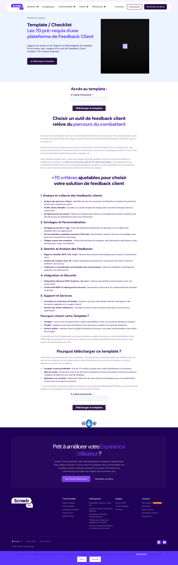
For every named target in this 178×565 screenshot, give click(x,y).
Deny (82, 559)
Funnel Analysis (68, 506)
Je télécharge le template (42, 61)
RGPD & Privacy (68, 516)
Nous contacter (148, 509)
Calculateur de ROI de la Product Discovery (98, 515)
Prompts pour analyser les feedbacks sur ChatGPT (99, 521)
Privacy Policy (141, 554)
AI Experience (48, 6)
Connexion (119, 6)
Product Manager (122, 506)
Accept (95, 559)
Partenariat (146, 506)
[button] (32, 6)
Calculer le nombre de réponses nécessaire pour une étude (101, 527)
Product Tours (67, 513)
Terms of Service (45, 541)
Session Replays (68, 503)
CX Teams (119, 509)
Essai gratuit (134, 6)
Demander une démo (104, 479)
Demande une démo (155, 6)
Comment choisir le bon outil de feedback (101, 509)
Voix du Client (121, 503)
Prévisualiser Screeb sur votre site (100, 504)
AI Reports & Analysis (70, 509)
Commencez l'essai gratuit (76, 479)
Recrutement (147, 503)
